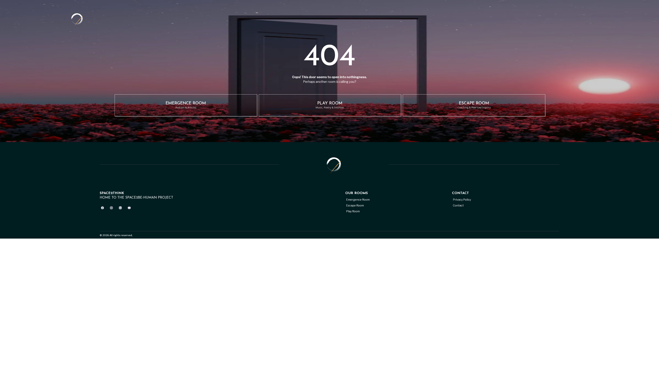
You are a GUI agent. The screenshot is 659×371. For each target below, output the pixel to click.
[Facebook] (102, 207)
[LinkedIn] (120, 207)
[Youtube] (129, 207)
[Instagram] (111, 207)
